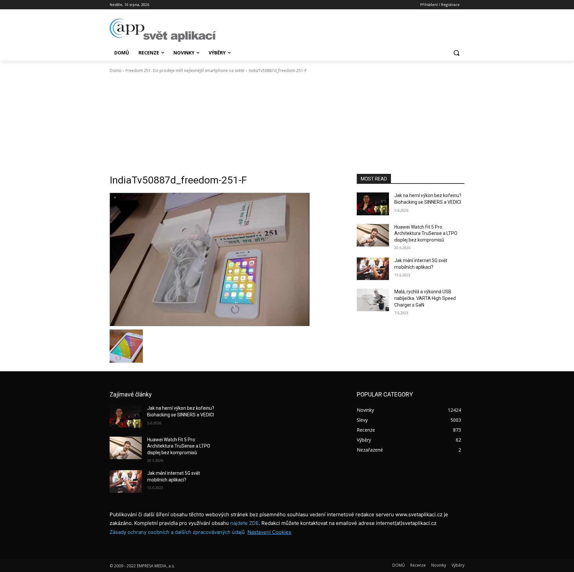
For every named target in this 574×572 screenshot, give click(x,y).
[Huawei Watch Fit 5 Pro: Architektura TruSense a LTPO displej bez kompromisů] (373, 235)
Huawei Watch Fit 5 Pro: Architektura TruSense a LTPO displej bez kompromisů (425, 233)
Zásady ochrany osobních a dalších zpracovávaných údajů (177, 532)
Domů (115, 70)
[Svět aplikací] (163, 30)
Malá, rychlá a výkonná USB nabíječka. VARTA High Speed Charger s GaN (425, 298)
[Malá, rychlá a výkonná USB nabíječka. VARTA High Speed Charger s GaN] (373, 300)
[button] (456, 53)
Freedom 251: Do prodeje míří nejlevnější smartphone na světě (185, 70)
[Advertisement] (287, 123)
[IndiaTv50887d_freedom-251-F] (225, 259)
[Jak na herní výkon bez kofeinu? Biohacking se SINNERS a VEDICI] (373, 203)
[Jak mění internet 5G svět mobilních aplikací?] (373, 268)
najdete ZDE (244, 523)
